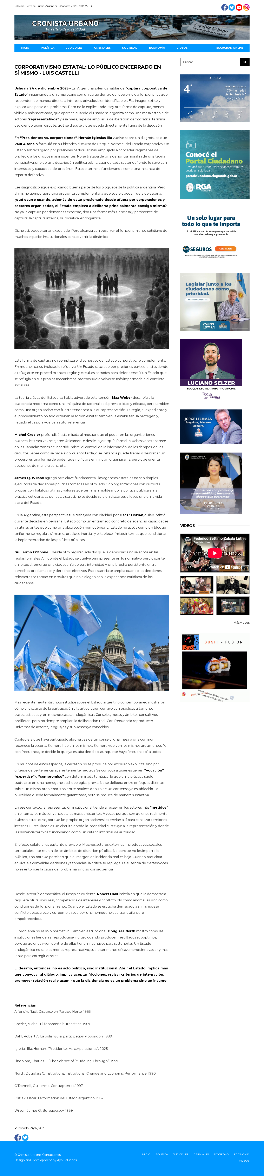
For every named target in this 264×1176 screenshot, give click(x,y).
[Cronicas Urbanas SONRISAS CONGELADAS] (196, 605)
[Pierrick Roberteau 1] (233, 585)
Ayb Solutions (67, 1160)
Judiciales (74, 47)
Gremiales (102, 47)
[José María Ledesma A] (233, 605)
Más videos (241, 622)
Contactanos (51, 1155)
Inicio (24, 47)
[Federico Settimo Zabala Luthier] (196, 585)
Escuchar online (230, 47)
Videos (182, 47)
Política (47, 47)
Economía (157, 47)
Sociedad (129, 47)
